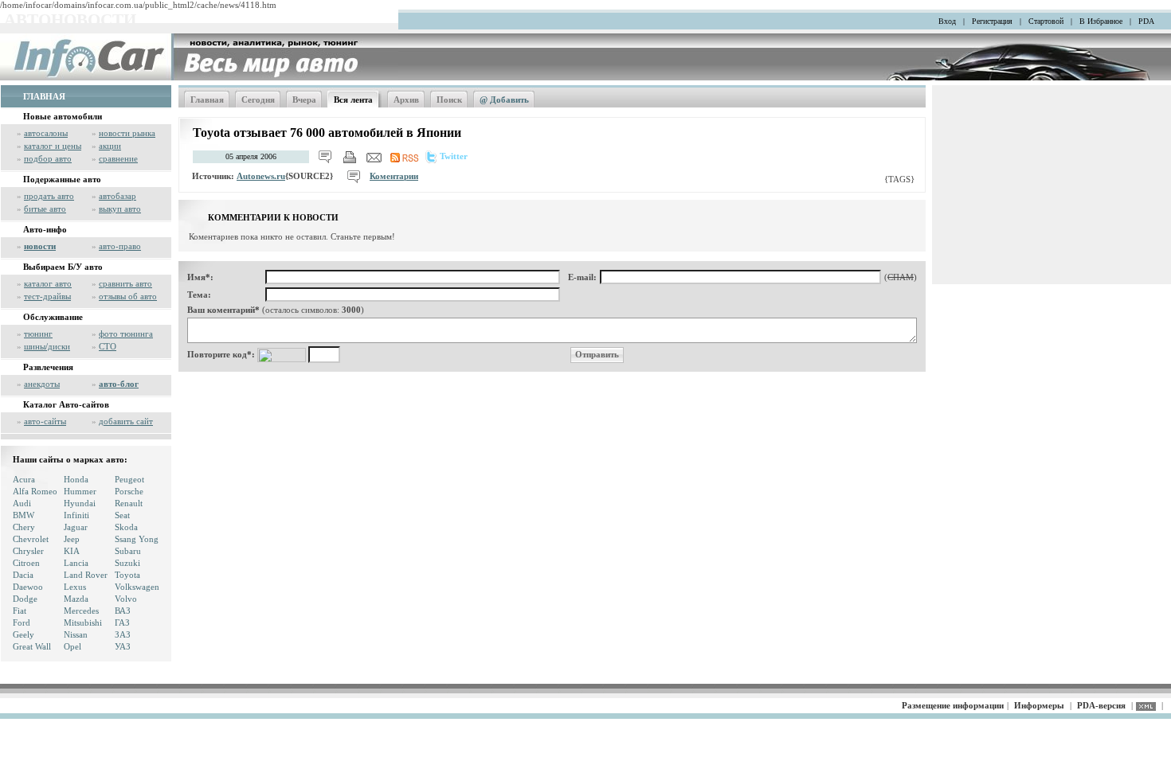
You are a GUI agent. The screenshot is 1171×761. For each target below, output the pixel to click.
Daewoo (28, 586)
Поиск (449, 99)
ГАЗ (122, 622)
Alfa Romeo (35, 491)
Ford (21, 622)
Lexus (75, 586)
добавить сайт (126, 421)
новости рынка (127, 133)
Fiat (19, 610)
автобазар (117, 196)
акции (110, 145)
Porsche (129, 491)
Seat (122, 515)
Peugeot (129, 479)
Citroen (26, 563)
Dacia (23, 575)
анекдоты (42, 383)
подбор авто (48, 158)
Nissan (76, 634)
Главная (207, 99)
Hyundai (80, 503)
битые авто (45, 208)
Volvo (126, 598)
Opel (72, 646)
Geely (23, 634)
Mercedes (81, 610)
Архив (406, 99)
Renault (129, 503)
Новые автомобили (62, 116)
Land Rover (86, 575)
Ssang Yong (137, 539)
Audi (22, 503)
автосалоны (46, 133)
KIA (72, 551)
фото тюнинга (126, 333)
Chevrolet (31, 539)
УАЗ (123, 646)
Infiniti (76, 515)
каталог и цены (52, 145)
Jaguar (76, 527)
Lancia (76, 563)
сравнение (118, 158)
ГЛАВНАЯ (44, 96)
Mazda (76, 598)
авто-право (120, 246)
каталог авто (48, 283)
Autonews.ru (261, 176)
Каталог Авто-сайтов (66, 404)
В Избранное (1100, 21)
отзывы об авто (128, 296)
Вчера (304, 99)
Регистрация (992, 21)
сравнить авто (125, 283)
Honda (76, 479)
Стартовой (1045, 21)
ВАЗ (123, 610)
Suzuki (127, 563)
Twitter (454, 156)
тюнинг (38, 333)
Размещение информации (953, 705)
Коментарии (394, 176)
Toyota (127, 575)
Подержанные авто (62, 179)
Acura (24, 479)
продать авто (49, 196)
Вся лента (353, 99)
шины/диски (47, 346)
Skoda (126, 527)
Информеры (1039, 705)
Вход (947, 21)
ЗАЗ (123, 634)
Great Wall (32, 646)
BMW (23, 515)
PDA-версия (1101, 705)
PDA (1146, 21)
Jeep (72, 539)
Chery (24, 527)
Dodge (25, 598)
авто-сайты (45, 421)
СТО (107, 346)
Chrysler (28, 551)
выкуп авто (120, 208)
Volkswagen (137, 586)
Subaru (128, 551)
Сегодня (258, 99)
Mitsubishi (83, 622)
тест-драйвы (47, 296)
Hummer (80, 491)
